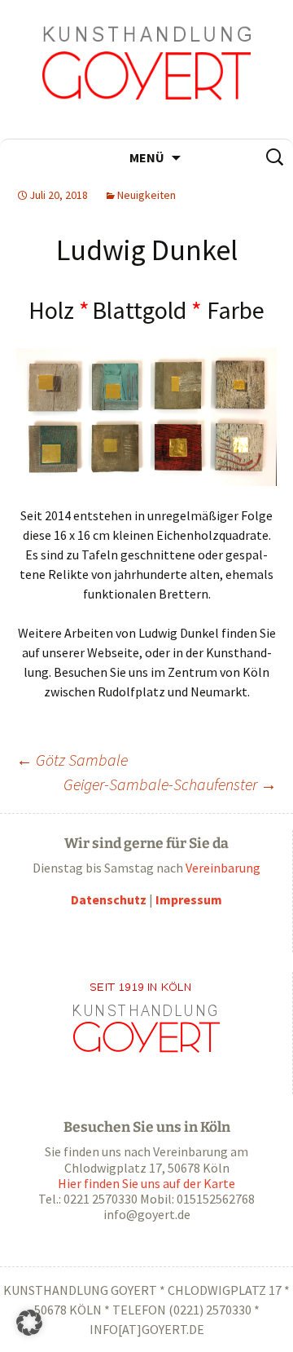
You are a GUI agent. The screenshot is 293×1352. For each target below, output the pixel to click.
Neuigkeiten (146, 195)
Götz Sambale (72, 759)
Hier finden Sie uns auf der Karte (146, 1183)
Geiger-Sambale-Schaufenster (170, 784)
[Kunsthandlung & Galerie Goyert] (146, 69)
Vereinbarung (223, 867)
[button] (29, 1322)
